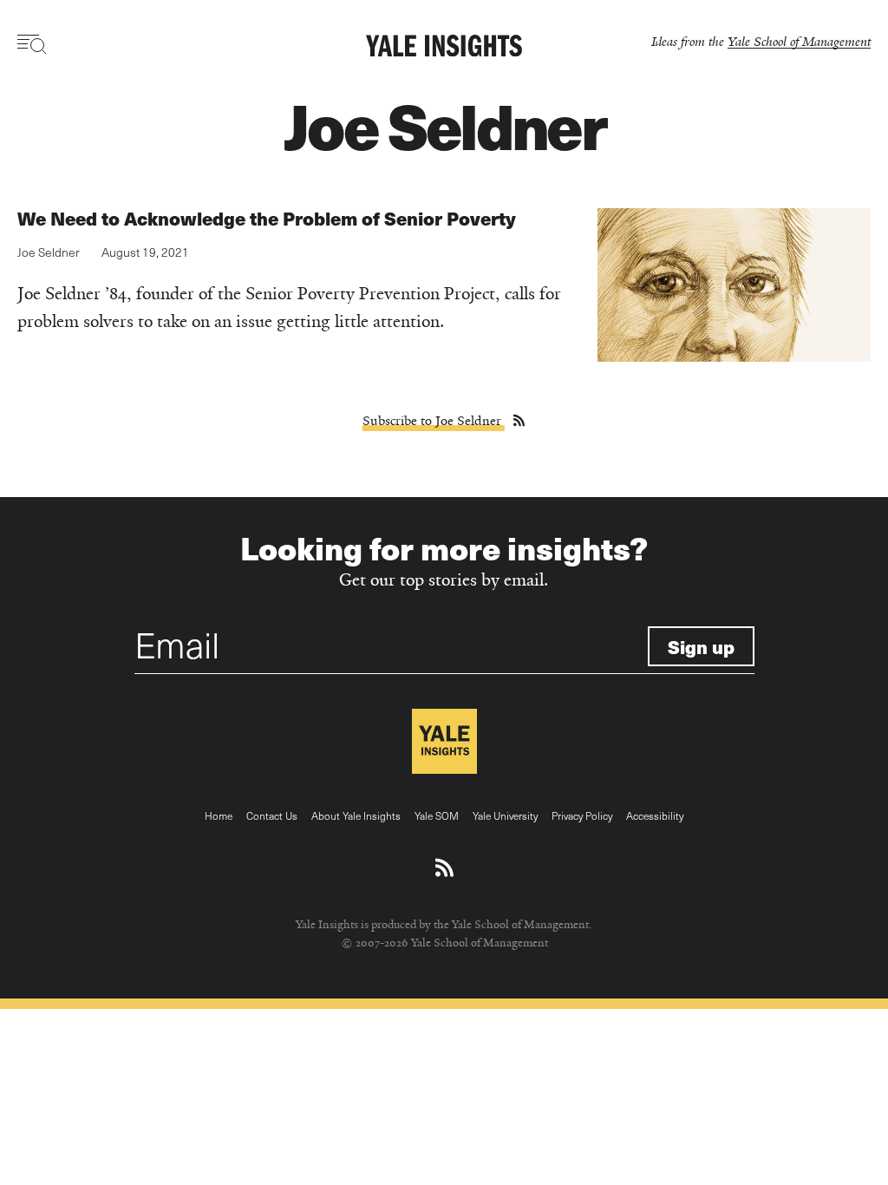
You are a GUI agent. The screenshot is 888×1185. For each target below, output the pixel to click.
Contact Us (271, 815)
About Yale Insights (356, 815)
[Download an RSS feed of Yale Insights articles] (444, 868)
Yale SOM (437, 815)
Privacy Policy (582, 815)
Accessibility (654, 815)
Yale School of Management (799, 41)
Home (218, 815)
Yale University (505, 815)
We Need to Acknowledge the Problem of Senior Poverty (266, 218)
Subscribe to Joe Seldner (433, 420)
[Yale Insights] (444, 47)
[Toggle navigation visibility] (32, 44)
